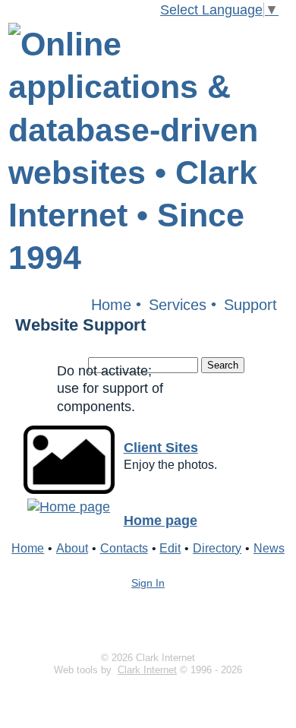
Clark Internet (147, 670)
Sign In (148, 583)
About (72, 548)
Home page (160, 520)
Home (111, 304)
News (269, 548)
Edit (170, 548)
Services (177, 304)
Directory (217, 548)
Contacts (124, 548)
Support (250, 304)
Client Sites (161, 447)
